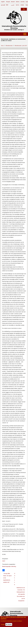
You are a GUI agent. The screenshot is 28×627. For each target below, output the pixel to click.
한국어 (17, 5)
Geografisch (5, 558)
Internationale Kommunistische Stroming (14, 27)
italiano (17, 1)
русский (3, 5)
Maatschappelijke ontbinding (9, 566)
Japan (3, 561)
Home (2, 45)
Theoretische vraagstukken (8, 564)
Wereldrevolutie (9, 45)
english (3, 1)
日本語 (22, 5)
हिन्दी (7, 5)
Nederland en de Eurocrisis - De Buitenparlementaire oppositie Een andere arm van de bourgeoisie (21, 594)
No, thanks (9, 624)
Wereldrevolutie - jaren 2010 (21, 45)
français (8, 1)
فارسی (12, 5)
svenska (23, 1)
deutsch (13, 1)
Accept (3, 624)
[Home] (14, 17)
